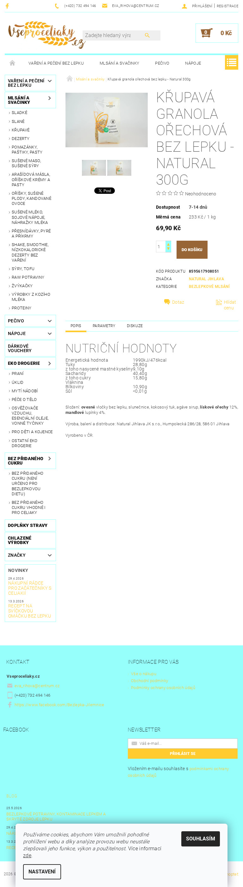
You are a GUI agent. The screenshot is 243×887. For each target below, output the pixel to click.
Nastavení (42, 872)
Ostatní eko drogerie (25, 443)
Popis (76, 326)
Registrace (227, 6)
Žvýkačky (22, 285)
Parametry (104, 326)
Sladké (19, 112)
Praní (18, 373)
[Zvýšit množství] (168, 244)
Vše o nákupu (143, 673)
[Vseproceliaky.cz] (47, 36)
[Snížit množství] (168, 249)
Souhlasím (200, 839)
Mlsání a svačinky (119, 63)
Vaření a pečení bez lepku (56, 63)
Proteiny (22, 308)
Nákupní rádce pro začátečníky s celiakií (29, 588)
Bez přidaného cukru (25, 461)
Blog (11, 796)
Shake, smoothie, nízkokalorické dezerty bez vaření (30, 252)
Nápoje (193, 63)
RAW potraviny (28, 277)
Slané (18, 121)
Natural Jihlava (206, 279)
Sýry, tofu (23, 268)
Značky (17, 555)
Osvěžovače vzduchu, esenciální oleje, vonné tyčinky (30, 416)
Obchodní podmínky (149, 680)
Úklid (18, 382)
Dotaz (178, 302)
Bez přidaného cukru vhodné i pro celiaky (28, 507)
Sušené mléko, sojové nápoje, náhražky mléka (30, 217)
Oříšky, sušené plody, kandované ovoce (31, 198)
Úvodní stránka (13, 63)
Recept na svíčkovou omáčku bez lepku (29, 610)
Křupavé (20, 130)
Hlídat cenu (230, 305)
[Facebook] (8, 6)
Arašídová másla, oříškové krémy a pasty (31, 179)
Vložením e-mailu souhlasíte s (178, 772)
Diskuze (135, 326)
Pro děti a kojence (32, 431)
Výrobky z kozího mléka (31, 297)
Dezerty (20, 138)
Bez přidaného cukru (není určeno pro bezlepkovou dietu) (27, 483)
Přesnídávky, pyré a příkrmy (31, 233)
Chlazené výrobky (20, 540)
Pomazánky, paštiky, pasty (27, 150)
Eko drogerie (24, 363)
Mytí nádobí (25, 391)
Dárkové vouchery (20, 348)
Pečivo (162, 63)
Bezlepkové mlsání (209, 286)
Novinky (18, 570)
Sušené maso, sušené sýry (26, 163)
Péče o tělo (24, 399)
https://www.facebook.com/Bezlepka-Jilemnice (59, 704)
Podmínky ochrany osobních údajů (163, 687)
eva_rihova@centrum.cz (37, 685)
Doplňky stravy (27, 525)
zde (27, 855)
